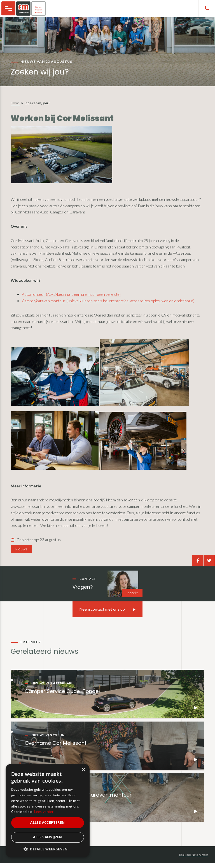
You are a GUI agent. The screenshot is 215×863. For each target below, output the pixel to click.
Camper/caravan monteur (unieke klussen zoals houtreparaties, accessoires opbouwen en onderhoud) (108, 300)
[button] (47, 849)
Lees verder (43, 811)
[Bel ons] (206, 8)
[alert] (48, 810)
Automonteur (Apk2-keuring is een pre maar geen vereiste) (71, 294)
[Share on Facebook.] (197, 560)
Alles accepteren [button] (47, 822)
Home (15, 103)
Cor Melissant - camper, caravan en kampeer (33, 8)
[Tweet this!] (209, 560)
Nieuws (21, 548)
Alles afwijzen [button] (47, 837)
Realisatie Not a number (193, 854)
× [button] (83, 770)
